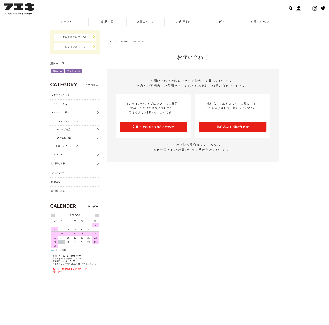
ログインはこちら (75, 46)
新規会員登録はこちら (75, 36)
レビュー (222, 21)
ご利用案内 (183, 21)
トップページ (69, 21)
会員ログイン (145, 21)
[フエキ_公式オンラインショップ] (19, 9)
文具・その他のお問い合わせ (153, 126)
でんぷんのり (58, 172)
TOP (109, 41)
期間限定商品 (58, 163)
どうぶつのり (73, 71)
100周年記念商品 (62, 137)
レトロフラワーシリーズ (65, 146)
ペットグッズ (60, 103)
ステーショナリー (60, 112)
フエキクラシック (60, 95)
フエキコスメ (58, 154)
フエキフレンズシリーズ (65, 121)
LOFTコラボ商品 (61, 129)
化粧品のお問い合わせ (233, 126)
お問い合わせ (260, 21)
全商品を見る (58, 190)
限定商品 (57, 71)
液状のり (55, 181)
